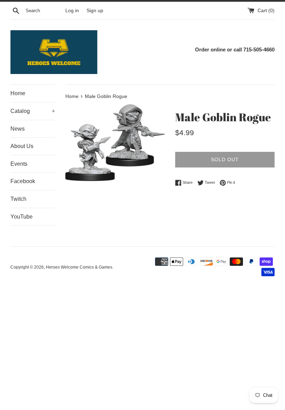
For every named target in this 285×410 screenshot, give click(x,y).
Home (17, 93)
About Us (21, 146)
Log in (72, 10)
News (17, 129)
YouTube (21, 217)
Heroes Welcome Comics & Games (79, 267)
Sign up (95, 10)
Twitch (18, 199)
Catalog (32, 111)
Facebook (22, 181)
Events (18, 164)
